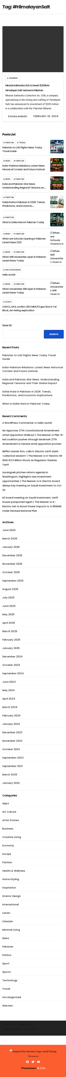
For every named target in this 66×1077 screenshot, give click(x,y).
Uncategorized (13, 269)
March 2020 (9, 774)
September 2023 (12, 757)
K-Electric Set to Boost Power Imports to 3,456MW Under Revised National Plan (32, 506)
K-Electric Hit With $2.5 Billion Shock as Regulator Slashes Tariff (32, 460)
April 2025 (8, 623)
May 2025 (8, 614)
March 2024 (9, 707)
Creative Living (11, 837)
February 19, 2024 (45, 116)
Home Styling (10, 879)
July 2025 (8, 597)
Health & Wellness (13, 871)
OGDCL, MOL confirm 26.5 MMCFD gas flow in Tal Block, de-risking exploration (29, 308)
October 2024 (11, 665)
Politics (7, 955)
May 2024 (8, 690)
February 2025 (11, 639)
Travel (22, 142)
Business (14, 78)
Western (7, 1005)
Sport (5, 963)
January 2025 (11, 648)
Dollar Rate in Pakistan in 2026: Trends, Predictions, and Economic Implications (23, 205)
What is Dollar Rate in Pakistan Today (23, 222)
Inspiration (9, 887)
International (10, 904)
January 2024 (11, 724)
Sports (6, 972)
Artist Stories (10, 820)
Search (7, 325)
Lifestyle (7, 921)
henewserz (25, 1024)
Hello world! (8, 274)
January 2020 (11, 783)
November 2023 (12, 741)
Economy (8, 845)
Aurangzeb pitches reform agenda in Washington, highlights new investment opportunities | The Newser (26, 477)
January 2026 (11, 547)
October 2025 (11, 572)
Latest (8, 302)
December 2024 (12, 656)
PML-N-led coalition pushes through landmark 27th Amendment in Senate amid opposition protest (33, 439)
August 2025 (10, 589)
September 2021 (12, 766)
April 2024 (8, 698)
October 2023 (11, 749)
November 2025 (12, 564)
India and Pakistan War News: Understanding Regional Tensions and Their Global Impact (23, 187)
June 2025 (9, 606)
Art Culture (9, 812)
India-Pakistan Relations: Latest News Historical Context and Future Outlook (23, 167)
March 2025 (9, 631)
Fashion (7, 862)
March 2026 (9, 538)
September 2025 (12, 580)
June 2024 (9, 682)
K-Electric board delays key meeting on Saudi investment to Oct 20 (31, 485)
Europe (6, 854)
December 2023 (12, 732)
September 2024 (13, 673)
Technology (9, 980)
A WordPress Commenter (18, 423)
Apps (5, 803)
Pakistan (9, 142)
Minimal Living (11, 930)
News (7, 161)
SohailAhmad (17, 116)
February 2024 (11, 715)
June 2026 (9, 530)
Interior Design (11, 896)
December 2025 (12, 555)
